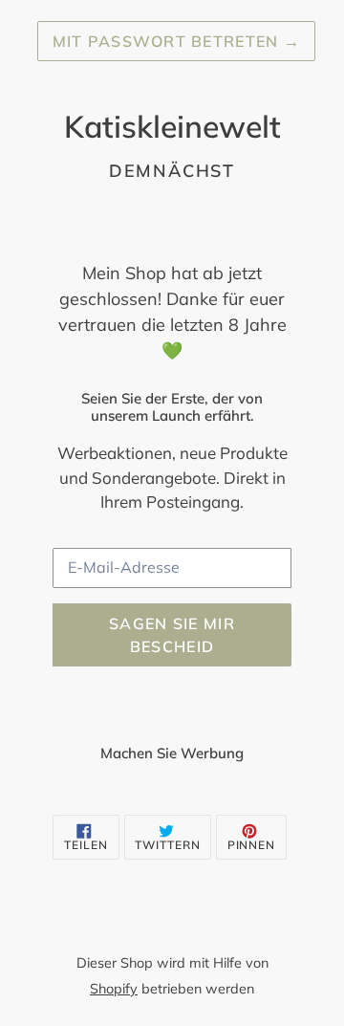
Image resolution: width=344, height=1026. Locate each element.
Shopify (114, 988)
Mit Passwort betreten (176, 41)
